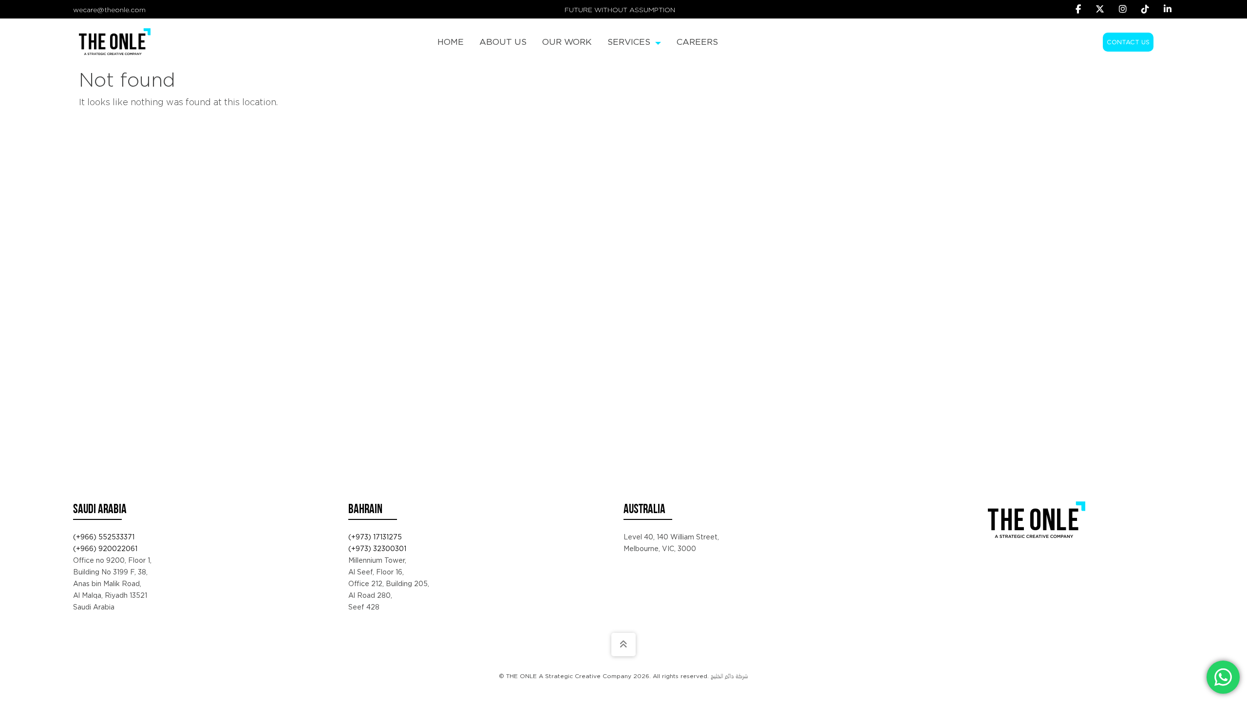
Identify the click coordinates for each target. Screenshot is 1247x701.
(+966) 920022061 (105, 549)
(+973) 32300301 (377, 549)
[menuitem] (450, 42)
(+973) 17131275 (375, 537)
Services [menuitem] (630, 42)
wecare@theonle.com (109, 10)
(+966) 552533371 (103, 537)
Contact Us (1128, 42)
